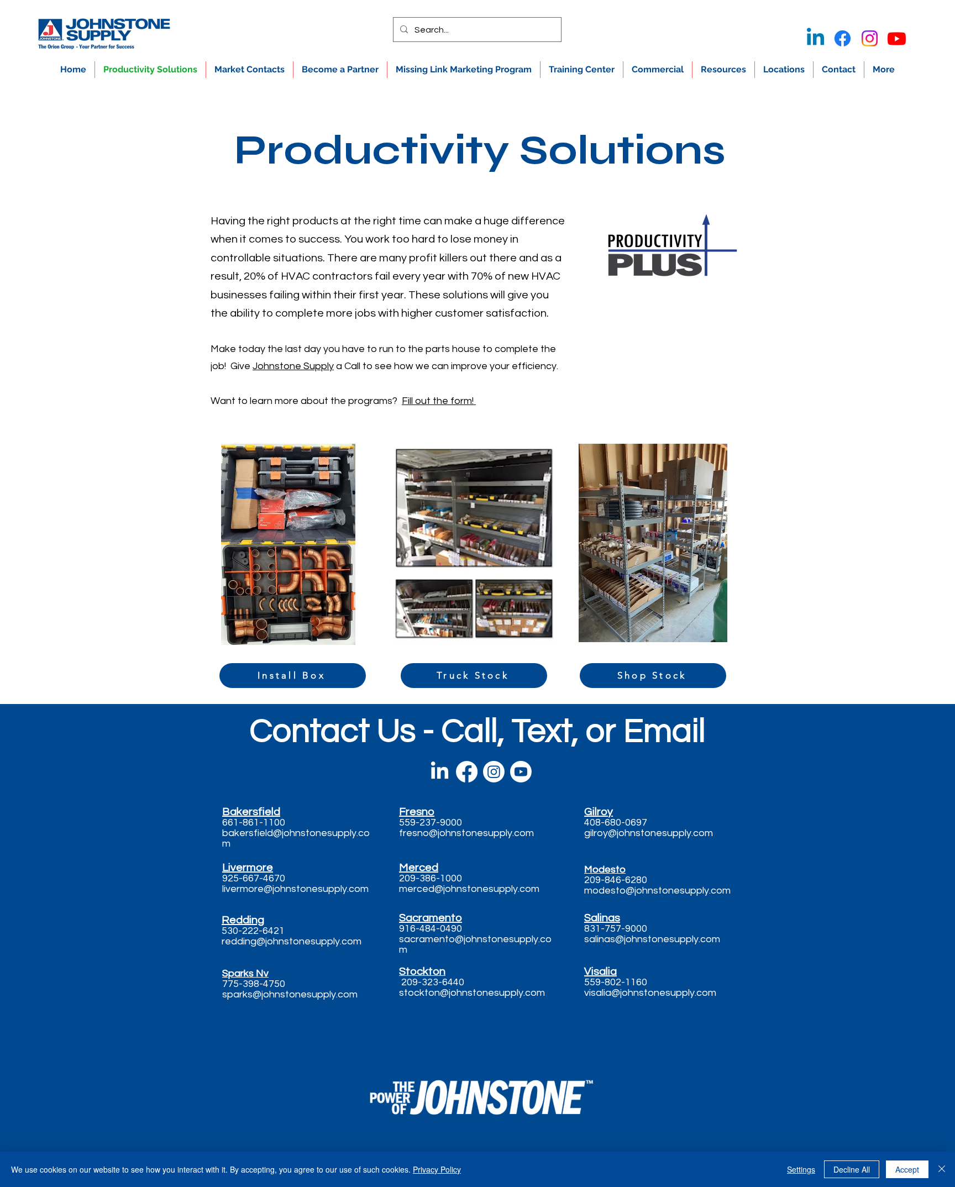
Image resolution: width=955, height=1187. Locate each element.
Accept (907, 1169)
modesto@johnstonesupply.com (657, 890)
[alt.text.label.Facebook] (842, 38)
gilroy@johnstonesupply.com (648, 833)
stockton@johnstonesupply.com (472, 993)
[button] (723, 69)
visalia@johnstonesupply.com (650, 993)
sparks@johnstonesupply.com (290, 994)
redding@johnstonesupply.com (291, 941)
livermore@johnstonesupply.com (295, 889)
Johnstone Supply (293, 366)
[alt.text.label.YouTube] (896, 38)
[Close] (941, 1169)
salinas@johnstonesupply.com (652, 939)
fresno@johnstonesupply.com (466, 833)
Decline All (851, 1169)
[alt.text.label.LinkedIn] (815, 38)
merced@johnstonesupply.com (469, 889)
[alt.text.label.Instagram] (869, 38)
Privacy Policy (437, 1169)
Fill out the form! (439, 401)
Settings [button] (801, 1169)
